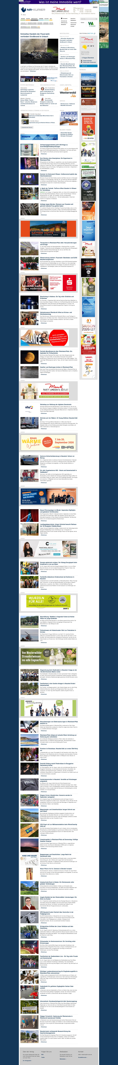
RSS (42, 1054)
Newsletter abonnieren (66, 105)
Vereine (41, 18)
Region (23, 18)
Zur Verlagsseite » (27, 1060)
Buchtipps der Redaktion (67, 134)
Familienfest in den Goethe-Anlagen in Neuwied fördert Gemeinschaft (57, 684)
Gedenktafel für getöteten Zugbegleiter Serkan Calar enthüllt (56, 987)
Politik (28, 18)
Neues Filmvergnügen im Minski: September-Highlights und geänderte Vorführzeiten (57, 511)
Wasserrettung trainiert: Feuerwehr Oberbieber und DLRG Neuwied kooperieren (58, 258)
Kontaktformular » (82, 1057)
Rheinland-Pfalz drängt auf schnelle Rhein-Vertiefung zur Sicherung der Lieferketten (58, 736)
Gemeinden (45, 23)
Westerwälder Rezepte (66, 132)
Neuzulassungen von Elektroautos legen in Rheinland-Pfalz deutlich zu (59, 722)
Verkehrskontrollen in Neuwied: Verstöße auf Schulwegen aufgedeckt (58, 780)
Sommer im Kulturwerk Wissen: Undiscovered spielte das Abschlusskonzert (58, 175)
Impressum (73, 24)
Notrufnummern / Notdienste (68, 103)
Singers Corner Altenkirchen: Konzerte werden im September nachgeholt (56, 796)
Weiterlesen (33, 71)
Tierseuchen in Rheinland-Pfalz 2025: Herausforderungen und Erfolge (58, 243)
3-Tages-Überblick (88, 58)
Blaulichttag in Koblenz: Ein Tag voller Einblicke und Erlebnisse (57, 297)
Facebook (65, 18)
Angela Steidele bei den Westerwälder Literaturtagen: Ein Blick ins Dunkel (58, 898)
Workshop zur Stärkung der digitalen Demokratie (55, 404)
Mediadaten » (63, 1059)
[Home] (21, 14)
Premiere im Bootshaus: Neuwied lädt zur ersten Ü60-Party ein (68, 49)
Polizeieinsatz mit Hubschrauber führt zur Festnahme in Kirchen (66, 74)
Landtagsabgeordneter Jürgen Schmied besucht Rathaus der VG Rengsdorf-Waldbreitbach (58, 525)
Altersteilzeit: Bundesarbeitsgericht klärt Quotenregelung (58, 1001)
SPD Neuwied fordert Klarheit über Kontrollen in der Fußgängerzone (56, 913)
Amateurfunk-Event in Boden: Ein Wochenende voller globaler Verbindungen (57, 883)
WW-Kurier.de (64, 22)
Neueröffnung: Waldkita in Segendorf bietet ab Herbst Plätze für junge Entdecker (57, 617)
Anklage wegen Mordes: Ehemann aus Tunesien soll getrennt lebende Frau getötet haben (56, 205)
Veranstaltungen (32, 23)
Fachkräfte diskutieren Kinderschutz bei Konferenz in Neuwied (57, 578)
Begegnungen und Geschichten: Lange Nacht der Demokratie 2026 (55, 855)
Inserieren (73, 18)
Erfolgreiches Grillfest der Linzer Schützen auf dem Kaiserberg (56, 927)
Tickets (82, 22)
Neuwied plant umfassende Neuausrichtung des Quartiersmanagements (55, 1032)
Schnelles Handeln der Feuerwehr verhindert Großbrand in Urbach (35, 35)
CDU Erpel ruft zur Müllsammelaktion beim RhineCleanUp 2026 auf (58, 825)
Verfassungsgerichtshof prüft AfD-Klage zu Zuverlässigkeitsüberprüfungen (54, 145)
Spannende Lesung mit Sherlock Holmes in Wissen (42, 122)
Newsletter (63, 24)
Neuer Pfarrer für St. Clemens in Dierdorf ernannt (56, 869)
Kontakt (72, 26)
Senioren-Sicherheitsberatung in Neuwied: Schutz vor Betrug (57, 457)
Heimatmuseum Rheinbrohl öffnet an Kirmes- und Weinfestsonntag (56, 313)
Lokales (23, 23)
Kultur (46, 18)
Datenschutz (73, 22)
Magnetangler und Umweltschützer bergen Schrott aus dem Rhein (57, 810)
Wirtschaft (34, 18)
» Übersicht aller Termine (26, 127)
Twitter (43, 1057)
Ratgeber (39, 23)
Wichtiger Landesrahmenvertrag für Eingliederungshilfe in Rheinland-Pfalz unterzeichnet (58, 972)
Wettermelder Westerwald (89, 62)
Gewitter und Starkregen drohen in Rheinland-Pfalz (56, 367)
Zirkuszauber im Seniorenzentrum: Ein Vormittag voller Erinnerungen (58, 942)
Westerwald (25, 26)
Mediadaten (73, 20)
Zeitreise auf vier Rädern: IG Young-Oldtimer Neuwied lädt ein (58, 419)
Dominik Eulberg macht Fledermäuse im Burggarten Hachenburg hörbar (56, 764)
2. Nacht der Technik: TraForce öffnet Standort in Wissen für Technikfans (58, 189)
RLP (51, 18)
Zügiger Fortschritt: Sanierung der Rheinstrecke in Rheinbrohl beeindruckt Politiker (56, 1017)
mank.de (84, 66)
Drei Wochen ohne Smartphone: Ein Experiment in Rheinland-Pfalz (56, 159)
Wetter (51, 23)
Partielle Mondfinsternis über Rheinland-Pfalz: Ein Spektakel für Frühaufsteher (68, 65)
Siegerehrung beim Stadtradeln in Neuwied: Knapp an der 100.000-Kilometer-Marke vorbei (58, 671)
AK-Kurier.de (64, 21)
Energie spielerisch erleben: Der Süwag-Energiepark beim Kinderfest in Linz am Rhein (58, 563)
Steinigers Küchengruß (66, 136)
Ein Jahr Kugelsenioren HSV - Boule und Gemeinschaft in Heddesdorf (58, 471)
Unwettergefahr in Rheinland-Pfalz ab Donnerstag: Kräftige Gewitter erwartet (59, 840)
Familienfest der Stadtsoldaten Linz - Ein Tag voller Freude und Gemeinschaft (59, 957)
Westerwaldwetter (87, 60)
